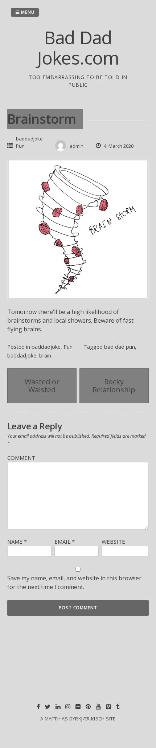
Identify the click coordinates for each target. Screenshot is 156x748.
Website (113, 541)
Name (17, 541)
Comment (21, 457)
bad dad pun (119, 346)
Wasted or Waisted (42, 386)
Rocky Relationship (114, 386)
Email (64, 541)
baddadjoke (29, 138)
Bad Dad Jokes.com (78, 47)
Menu (27, 12)
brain (45, 355)
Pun (20, 146)
